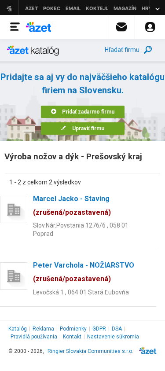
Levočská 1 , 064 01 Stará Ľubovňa (81, 292)
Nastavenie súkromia (113, 337)
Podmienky (73, 329)
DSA (117, 329)
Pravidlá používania (34, 337)
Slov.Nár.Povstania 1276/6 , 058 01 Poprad (80, 229)
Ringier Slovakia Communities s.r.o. (90, 351)
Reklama (43, 329)
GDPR (99, 329)
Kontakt (72, 337)
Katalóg (17, 329)
